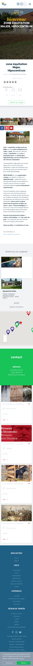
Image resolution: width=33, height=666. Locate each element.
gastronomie (16, 578)
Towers (16, 586)
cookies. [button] (21, 658)
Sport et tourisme (16, 581)
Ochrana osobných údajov (16, 650)
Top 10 (17, 558)
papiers (16, 624)
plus (4, 420)
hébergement (16, 575)
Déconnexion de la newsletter (16, 627)
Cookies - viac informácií (16, 644)
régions (16, 561)
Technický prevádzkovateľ (16, 641)
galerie (13, 95)
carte (6, 95)
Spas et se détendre (16, 584)
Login (21, 3)
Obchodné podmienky (16, 647)
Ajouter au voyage (16, 102)
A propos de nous (16, 613)
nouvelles (16, 596)
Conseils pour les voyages (16, 598)
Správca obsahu (16, 639)
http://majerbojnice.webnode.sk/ (11, 234)
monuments (16, 570)
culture (16, 573)
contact (20, 95)
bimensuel (16, 616)
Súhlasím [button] (23, 663)
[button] (21, 323)
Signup (18, 3)
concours (16, 604)
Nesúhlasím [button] (9, 663)
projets (16, 622)
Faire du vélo (16, 601)
